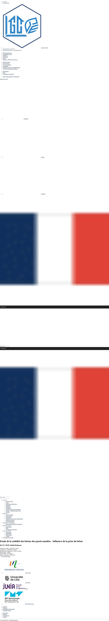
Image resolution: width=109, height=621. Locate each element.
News (4, 58)
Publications (6, 71)
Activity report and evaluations (10, 69)
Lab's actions (6, 63)
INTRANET (3, 348)
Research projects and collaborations (11, 67)
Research (5, 607)
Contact (8, 512)
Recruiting (5, 57)
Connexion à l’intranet (8, 537)
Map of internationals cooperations (11, 76)
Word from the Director (11, 504)
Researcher (8, 532)
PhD (4, 72)
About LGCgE (9, 501)
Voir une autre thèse (5, 556)
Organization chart (7, 54)
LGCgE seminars (7, 64)
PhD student (9, 535)
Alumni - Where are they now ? (10, 59)
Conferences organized (8, 74)
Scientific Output (7, 610)
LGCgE (5, 606)
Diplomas (8, 506)
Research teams (6, 62)
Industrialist (8, 533)
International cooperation (9, 609)
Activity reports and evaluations (13, 509)
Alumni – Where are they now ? (13, 510)
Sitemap (5, 614)
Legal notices (6, 615)
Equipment (5, 66)
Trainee (7, 536)
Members (5, 55)
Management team (7, 53)
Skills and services (10, 520)
